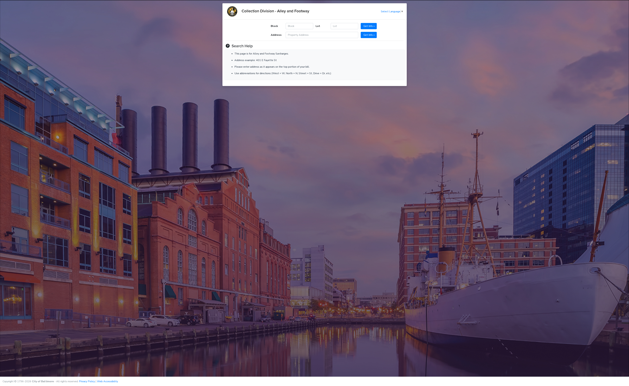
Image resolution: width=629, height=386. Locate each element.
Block (274, 26)
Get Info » (369, 26)
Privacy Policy (87, 381)
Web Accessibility (107, 381)
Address (276, 35)
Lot (318, 26)
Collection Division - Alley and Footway (274, 11)
